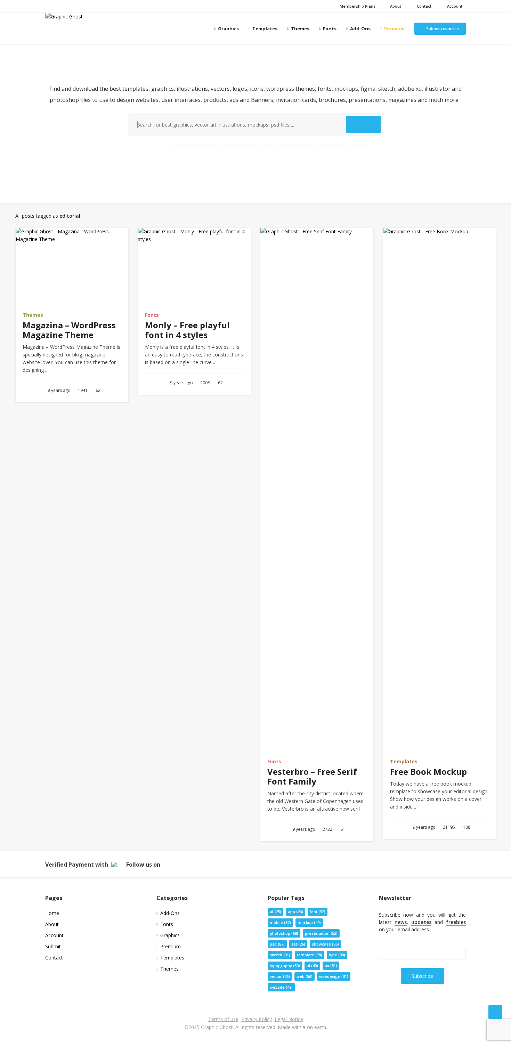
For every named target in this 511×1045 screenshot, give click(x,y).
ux (331, 965)
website (358, 142)
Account (453, 6)
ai (275, 911)
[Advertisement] (255, 170)
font (317, 911)
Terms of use (223, 1019)
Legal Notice (289, 1019)
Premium (394, 28)
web (267, 142)
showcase (325, 944)
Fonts (329, 28)
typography (285, 965)
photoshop (240, 142)
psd (182, 142)
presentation (297, 142)
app (295, 911)
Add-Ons (360, 28)
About (395, 6)
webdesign (333, 976)
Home (52, 913)
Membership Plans (357, 6)
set (298, 944)
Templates (264, 28)
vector (280, 976)
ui (312, 965)
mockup (330, 142)
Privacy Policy (256, 1019)
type (337, 954)
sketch (280, 954)
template (207, 142)
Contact (423, 6)
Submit (53, 946)
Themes (299, 28)
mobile (280, 922)
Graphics (228, 28)
